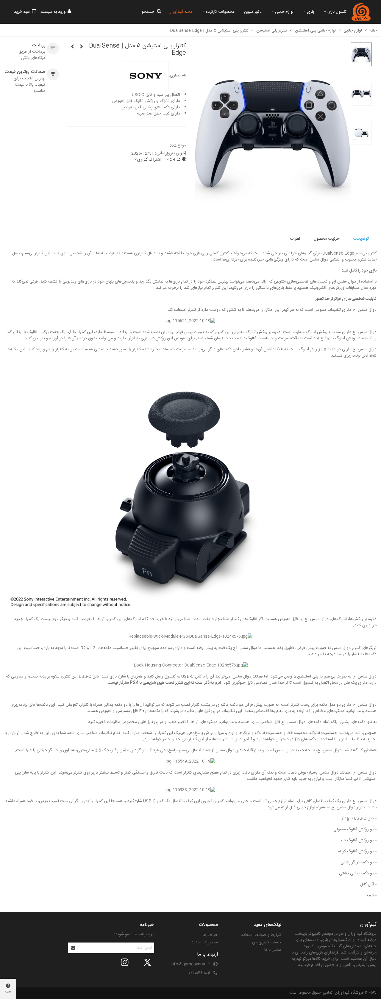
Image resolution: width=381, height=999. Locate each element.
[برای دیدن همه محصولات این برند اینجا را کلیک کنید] (146, 76)
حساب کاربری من (266, 942)
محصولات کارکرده (220, 11)
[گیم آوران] (361, 11)
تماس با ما (272, 949)
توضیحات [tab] (361, 238)
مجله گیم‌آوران (180, 11)
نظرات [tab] (295, 238)
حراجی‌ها (210, 935)
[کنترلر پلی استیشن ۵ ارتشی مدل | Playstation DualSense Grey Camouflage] (72, 47)
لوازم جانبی (284, 11)
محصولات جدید (204, 942)
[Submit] (73, 948)
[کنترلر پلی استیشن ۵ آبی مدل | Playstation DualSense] (81, 47)
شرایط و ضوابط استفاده (261, 935)
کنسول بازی (337, 11)
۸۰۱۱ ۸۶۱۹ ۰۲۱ (199, 973)
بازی (310, 11)
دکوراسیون (253, 11)
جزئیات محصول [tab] (326, 238)
